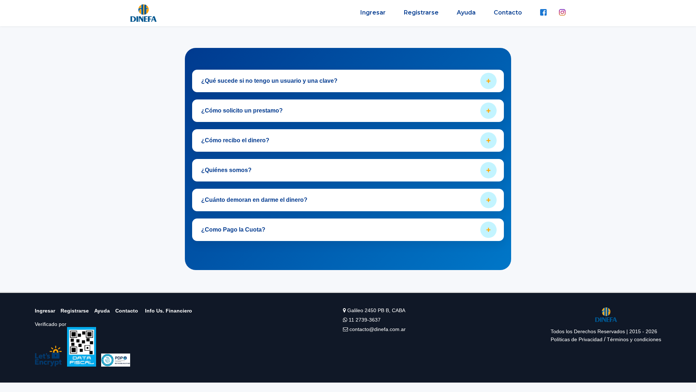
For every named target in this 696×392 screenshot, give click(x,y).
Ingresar (373, 12)
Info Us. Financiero (168, 311)
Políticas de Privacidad (576, 339)
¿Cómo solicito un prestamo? (346, 110)
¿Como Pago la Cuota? (346, 229)
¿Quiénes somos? (346, 170)
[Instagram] (562, 13)
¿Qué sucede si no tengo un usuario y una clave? (346, 80)
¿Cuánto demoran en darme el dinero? (346, 199)
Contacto (508, 12)
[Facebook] (543, 13)
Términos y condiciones (634, 339)
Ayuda (466, 12)
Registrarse (421, 12)
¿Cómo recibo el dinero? (346, 140)
